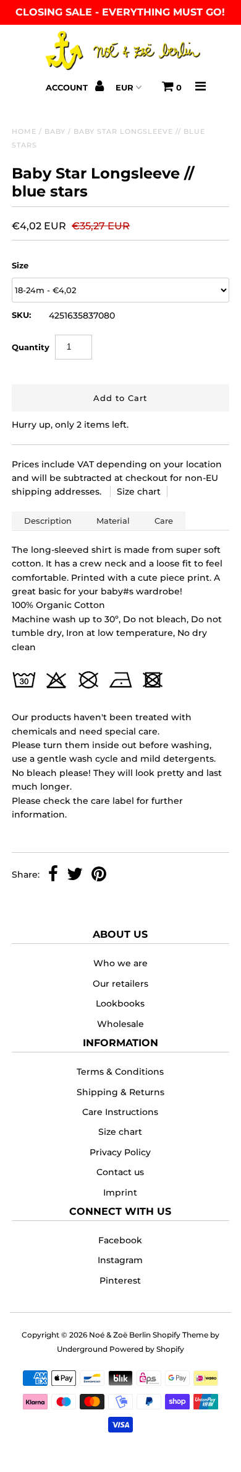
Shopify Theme (180, 1334)
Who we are (120, 963)
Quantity (30, 347)
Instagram (120, 1260)
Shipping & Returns (120, 1092)
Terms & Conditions (120, 1071)
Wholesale (120, 1023)
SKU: (21, 315)
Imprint (120, 1192)
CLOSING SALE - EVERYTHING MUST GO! (120, 12)
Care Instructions (120, 1111)
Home (24, 131)
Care (163, 521)
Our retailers (120, 983)
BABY (55, 131)
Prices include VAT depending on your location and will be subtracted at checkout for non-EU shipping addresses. (117, 478)
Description (48, 521)
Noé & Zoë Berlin (120, 1334)
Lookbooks (120, 1003)
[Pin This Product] (98, 875)
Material (113, 521)
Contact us (120, 1172)
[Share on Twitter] (75, 875)
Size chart (139, 491)
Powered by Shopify (146, 1349)
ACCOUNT (68, 87)
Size (20, 265)
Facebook (120, 1240)
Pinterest (120, 1280)
